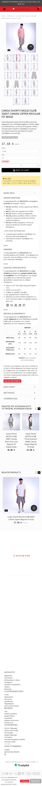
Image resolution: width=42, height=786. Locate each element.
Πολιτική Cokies (10, 742)
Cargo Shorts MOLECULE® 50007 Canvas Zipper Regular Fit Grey (21, 518)
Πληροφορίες (9, 704)
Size (3, 155)
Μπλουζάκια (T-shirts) (12, 680)
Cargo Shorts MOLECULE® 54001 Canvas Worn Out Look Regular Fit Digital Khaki (11, 440)
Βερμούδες (8, 676)
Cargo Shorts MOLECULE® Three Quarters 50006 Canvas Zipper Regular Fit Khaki (30, 440)
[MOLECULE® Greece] (21, 9)
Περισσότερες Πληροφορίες (35, 781)
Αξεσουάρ (7, 689)
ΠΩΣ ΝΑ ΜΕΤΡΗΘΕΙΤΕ (12, 381)
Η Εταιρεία (8, 737)
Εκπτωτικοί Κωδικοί (11, 706)
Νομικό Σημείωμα (10, 735)
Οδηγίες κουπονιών (11, 720)
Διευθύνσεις (8, 701)
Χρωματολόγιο (9, 716)
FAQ (5, 711)
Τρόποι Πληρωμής (10, 728)
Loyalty (6, 750)
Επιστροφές (8, 733)
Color (4, 148)
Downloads (8, 718)
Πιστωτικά (8, 699)
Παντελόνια (8, 678)
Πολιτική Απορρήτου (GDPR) (14, 739)
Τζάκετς (7, 687)
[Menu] (4, 9)
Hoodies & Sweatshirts (12, 685)
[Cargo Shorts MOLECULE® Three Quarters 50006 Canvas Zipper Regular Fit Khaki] (30, 421)
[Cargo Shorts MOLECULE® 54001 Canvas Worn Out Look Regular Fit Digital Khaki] (11, 421)
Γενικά (6, 695)
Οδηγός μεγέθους (10, 714)
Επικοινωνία (8, 723)
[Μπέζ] (8, 58)
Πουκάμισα (8, 682)
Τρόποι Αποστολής (11, 730)
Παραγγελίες (8, 697)
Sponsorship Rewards (11, 752)
